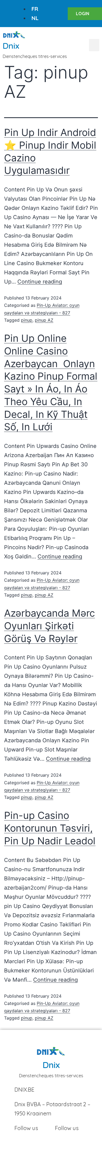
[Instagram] (7, 20)
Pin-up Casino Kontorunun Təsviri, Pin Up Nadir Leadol (49, 828)
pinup (26, 320)
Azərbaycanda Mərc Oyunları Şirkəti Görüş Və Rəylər (49, 626)
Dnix (11, 46)
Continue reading (39, 281)
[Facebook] (7, 7)
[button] (94, 45)
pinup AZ (44, 320)
